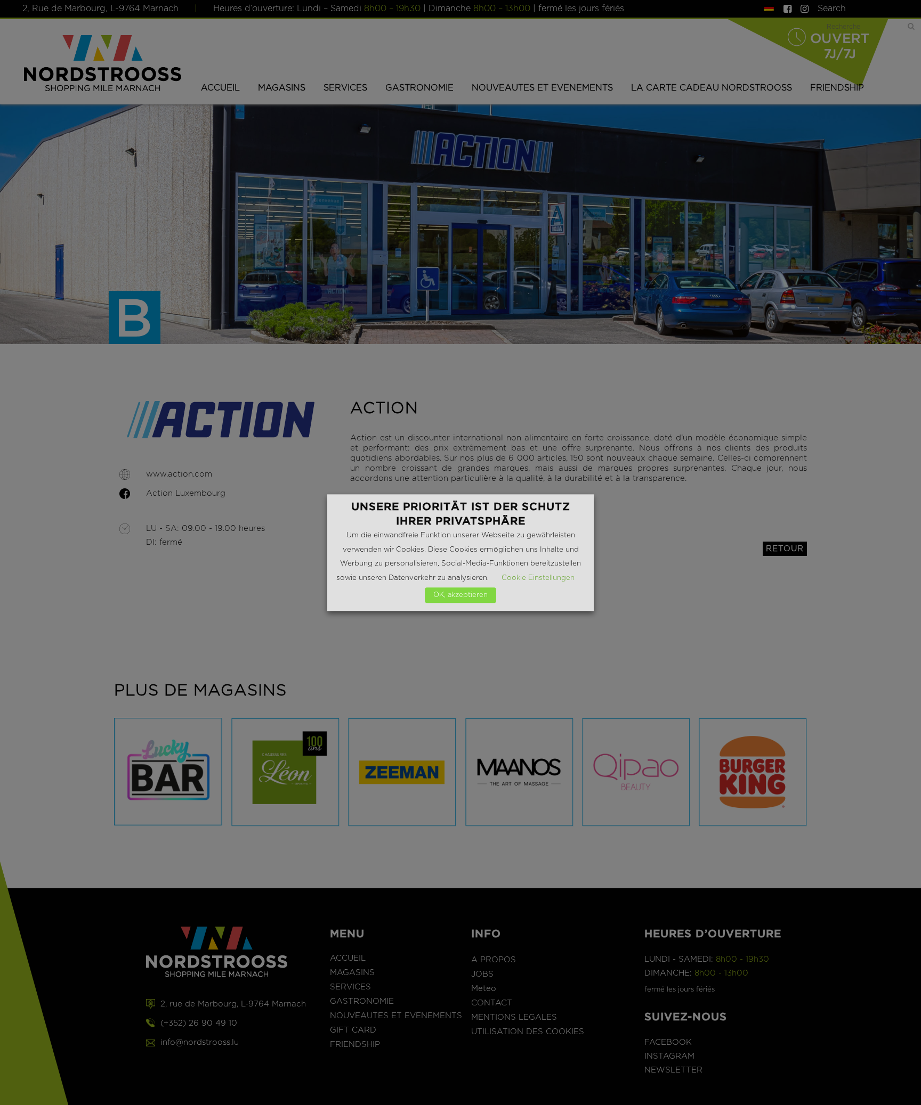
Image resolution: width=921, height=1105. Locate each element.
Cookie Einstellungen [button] (538, 578)
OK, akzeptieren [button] (460, 595)
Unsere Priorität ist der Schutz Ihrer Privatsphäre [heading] (460, 514)
